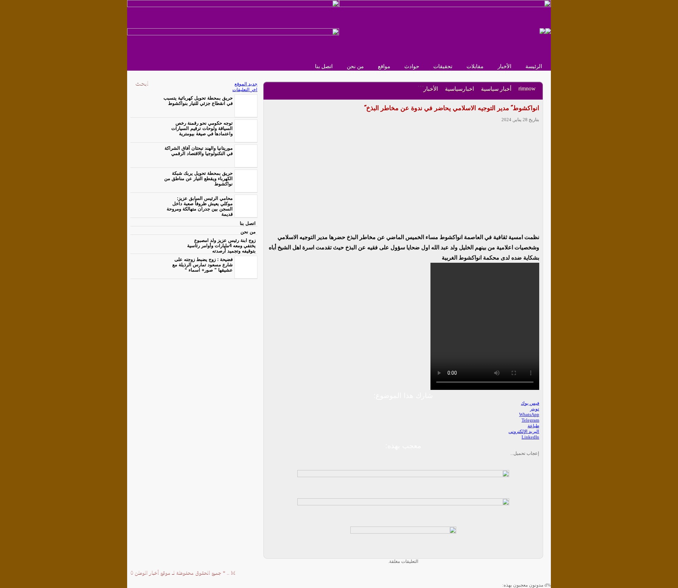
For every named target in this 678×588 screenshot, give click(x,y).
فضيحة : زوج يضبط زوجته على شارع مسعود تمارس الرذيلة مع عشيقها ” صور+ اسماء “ (202, 265)
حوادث (411, 66)
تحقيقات (442, 66)
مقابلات (474, 66)
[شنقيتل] (233, 41)
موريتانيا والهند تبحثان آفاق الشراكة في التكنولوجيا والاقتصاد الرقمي (199, 150)
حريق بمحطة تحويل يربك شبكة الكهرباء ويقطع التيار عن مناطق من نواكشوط (198, 178)
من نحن (355, 66)
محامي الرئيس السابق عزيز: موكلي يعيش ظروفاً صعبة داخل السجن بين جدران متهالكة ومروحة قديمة (200, 206)
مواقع (384, 66)
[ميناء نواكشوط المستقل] (545, 30)
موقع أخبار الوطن (152, 572)
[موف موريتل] (233, 13)
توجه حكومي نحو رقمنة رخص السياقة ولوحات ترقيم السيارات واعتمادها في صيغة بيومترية (202, 128)
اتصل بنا (324, 66)
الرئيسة (533, 66)
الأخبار (504, 66)
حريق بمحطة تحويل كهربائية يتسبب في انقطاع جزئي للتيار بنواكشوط (198, 100)
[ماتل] (403, 540)
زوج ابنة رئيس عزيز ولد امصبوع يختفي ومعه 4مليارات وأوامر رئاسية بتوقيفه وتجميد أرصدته (221, 246)
